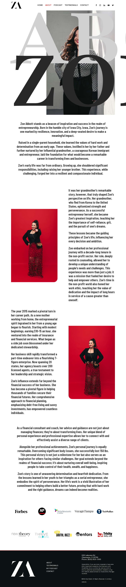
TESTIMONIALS (52, 565)
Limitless (109, 579)
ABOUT (49, 563)
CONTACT (50, 571)
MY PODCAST (51, 568)
